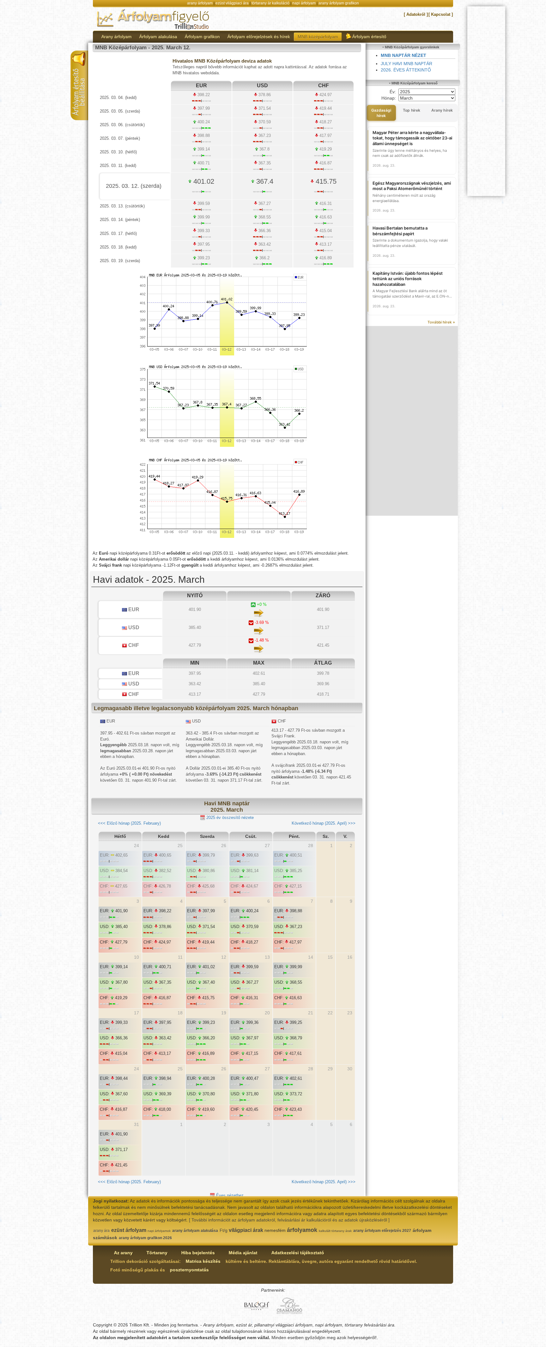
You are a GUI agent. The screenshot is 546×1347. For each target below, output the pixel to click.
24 (136, 1068)
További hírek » (441, 322)
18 (180, 1012)
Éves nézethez (229, 1195)
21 (310, 1012)
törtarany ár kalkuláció (270, 3)
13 (267, 957)
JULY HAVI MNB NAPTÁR (406, 63)
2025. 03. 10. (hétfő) (118, 152)
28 (310, 1068)
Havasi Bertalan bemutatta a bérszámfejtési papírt (400, 230)
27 (267, 1068)
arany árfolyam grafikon (338, 3)
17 (136, 1012)
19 (223, 1012)
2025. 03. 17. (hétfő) (118, 233)
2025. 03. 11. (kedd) (118, 165)
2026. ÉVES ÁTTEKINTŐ (406, 69)
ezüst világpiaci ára (232, 3)
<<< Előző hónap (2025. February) (129, 823)
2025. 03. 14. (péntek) (120, 219)
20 (267, 1012)
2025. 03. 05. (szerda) (120, 111)
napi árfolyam (304, 3)
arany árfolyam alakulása (195, 1230)
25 (180, 1068)
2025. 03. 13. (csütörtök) (122, 206)
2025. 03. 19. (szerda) (120, 260)
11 (180, 957)
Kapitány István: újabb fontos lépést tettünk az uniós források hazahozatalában (408, 279)
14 (310, 957)
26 (223, 1068)
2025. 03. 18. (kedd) (118, 247)
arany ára (101, 1230)
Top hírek (411, 110)
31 (136, 1124)
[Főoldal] (153, 18)
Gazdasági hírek (381, 113)
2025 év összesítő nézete (229, 817)
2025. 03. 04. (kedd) (118, 97)
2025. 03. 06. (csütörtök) (122, 124)
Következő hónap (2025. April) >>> (323, 823)
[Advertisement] (412, 421)
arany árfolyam (200, 3)
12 (223, 957)
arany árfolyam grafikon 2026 (145, 1238)
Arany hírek (442, 110)
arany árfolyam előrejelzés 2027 (382, 1230)
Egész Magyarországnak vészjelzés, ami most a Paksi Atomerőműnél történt (412, 186)
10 (136, 957)
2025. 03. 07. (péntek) (120, 138)
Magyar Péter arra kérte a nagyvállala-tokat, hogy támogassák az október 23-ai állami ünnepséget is (412, 138)
